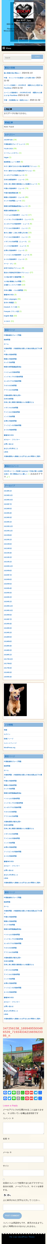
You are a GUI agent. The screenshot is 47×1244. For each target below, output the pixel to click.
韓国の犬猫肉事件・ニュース (14, 197)
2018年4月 (8, 646)
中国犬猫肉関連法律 (11, 193)
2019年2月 (8, 632)
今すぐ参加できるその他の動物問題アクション (20, 166)
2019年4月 (8, 624)
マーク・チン (8, 264)
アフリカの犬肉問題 (11, 390)
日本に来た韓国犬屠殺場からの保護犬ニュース (20, 184)
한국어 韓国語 (9, 302)
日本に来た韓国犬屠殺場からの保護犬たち (19, 402)
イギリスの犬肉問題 (11, 407)
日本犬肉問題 (8, 399)
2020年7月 (8, 575)
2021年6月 (8, 544)
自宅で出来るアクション (12, 268)
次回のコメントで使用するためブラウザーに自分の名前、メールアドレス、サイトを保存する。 (23, 1186)
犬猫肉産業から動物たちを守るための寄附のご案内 (22, 456)
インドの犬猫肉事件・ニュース (15, 246)
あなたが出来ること (11, 448)
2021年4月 (8, 553)
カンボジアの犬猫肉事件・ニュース (16, 224)
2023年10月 (8, 500)
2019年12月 (8, 606)
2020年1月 (8, 601)
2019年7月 (8, 619)
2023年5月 (8, 508)
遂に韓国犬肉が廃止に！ (12, 73)
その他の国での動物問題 (12, 277)
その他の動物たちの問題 (12, 281)
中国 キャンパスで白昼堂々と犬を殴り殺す (20, 78)
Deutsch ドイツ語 (10, 307)
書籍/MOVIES (9, 295)
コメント (8, 1118)
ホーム (6, 344)
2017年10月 (8, 659)
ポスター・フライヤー (12, 439)
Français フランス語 (11, 311)
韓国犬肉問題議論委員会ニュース (16, 206)
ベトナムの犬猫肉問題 (12, 372)
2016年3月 (8, 672)
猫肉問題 (7, 339)
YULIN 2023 (8, 148)
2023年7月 (8, 504)
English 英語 (8, 316)
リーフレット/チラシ (11, 153)
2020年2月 (8, 597)
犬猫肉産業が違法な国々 (12, 395)
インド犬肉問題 (9, 416)
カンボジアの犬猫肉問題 (12, 381)
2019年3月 (8, 628)
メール (7, 1152)
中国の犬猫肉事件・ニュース (14, 188)
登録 (5, 730)
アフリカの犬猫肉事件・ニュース (16, 228)
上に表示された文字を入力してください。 (22, 1200)
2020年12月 (8, 566)
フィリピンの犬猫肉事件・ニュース (16, 255)
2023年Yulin (8, 140)
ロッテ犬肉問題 (9, 362)
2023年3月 (8, 517)
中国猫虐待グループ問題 (12, 335)
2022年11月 (8, 531)
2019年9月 (8, 615)
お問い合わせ (8, 444)
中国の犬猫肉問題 (10, 354)
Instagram (24, 40)
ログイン (7, 734)
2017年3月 (8, 668)
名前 (6, 1139)
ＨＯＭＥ (7, 321)
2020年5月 (8, 584)
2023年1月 (8, 522)
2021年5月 (8, 548)
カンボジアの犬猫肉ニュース (14, 175)
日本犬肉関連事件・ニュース (14, 179)
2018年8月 (8, 641)
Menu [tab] (8, 48)
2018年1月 (8, 655)
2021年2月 (8, 557)
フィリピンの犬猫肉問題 (12, 425)
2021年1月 (8, 562)
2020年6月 (8, 579)
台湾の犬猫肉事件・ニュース (14, 250)
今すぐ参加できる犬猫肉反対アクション (18, 171)
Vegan (6, 157)
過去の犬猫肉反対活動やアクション (16, 272)
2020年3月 (8, 593)
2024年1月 (8, 491)
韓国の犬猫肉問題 (10, 359)
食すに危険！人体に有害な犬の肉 (16, 233)
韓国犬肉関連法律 (10, 210)
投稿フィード (8, 739)
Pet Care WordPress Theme (22, 1237)
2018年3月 (8, 650)
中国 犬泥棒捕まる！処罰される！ (16, 100)
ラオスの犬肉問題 (10, 385)
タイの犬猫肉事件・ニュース (14, 259)
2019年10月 (8, 610)
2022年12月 (8, 526)
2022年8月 (8, 535)
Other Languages (10, 299)
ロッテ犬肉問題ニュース (12, 201)
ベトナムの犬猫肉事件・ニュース (16, 215)
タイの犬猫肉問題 (10, 430)
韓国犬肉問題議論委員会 (12, 367)
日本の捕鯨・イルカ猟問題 (13, 290)
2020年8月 (8, 570)
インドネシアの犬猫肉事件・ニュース (17, 219)
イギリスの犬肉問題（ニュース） (16, 241)
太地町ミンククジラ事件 (12, 285)
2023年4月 (8, 513)
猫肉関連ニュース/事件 (12, 162)
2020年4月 (8, 588)
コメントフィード (10, 743)
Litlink (6, 452)
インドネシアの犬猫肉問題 (13, 376)
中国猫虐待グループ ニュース (14, 144)
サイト (6, 1166)
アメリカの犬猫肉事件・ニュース (16, 237)
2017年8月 (8, 663)
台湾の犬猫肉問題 (10, 421)
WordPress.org (9, 747)
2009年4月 (8, 677)
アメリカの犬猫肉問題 (12, 412)
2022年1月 (8, 539)
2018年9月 (8, 637)
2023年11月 (8, 495)
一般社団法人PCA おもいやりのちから (23, 22)
